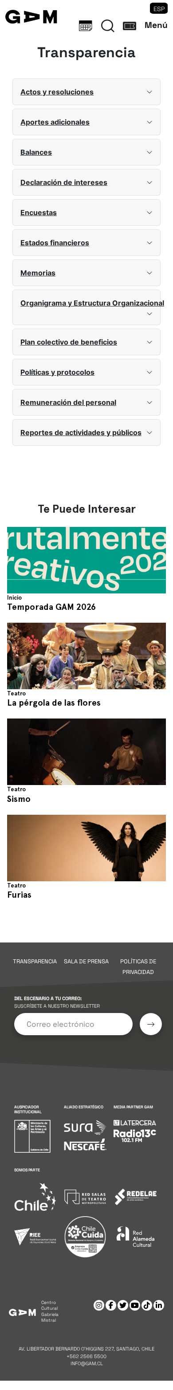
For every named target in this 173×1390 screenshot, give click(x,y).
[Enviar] (151, 1024)
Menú (156, 25)
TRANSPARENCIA (35, 961)
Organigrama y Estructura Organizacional (90, 302)
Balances (36, 152)
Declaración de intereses (63, 182)
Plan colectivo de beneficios (68, 342)
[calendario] (85, 25)
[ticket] (129, 25)
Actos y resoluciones (57, 91)
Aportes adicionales (55, 122)
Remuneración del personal (68, 402)
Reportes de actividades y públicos (81, 432)
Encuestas (38, 212)
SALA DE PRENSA (86, 961)
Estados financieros (54, 242)
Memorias (37, 272)
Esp (159, 9)
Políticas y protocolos (57, 372)
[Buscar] (107, 25)
